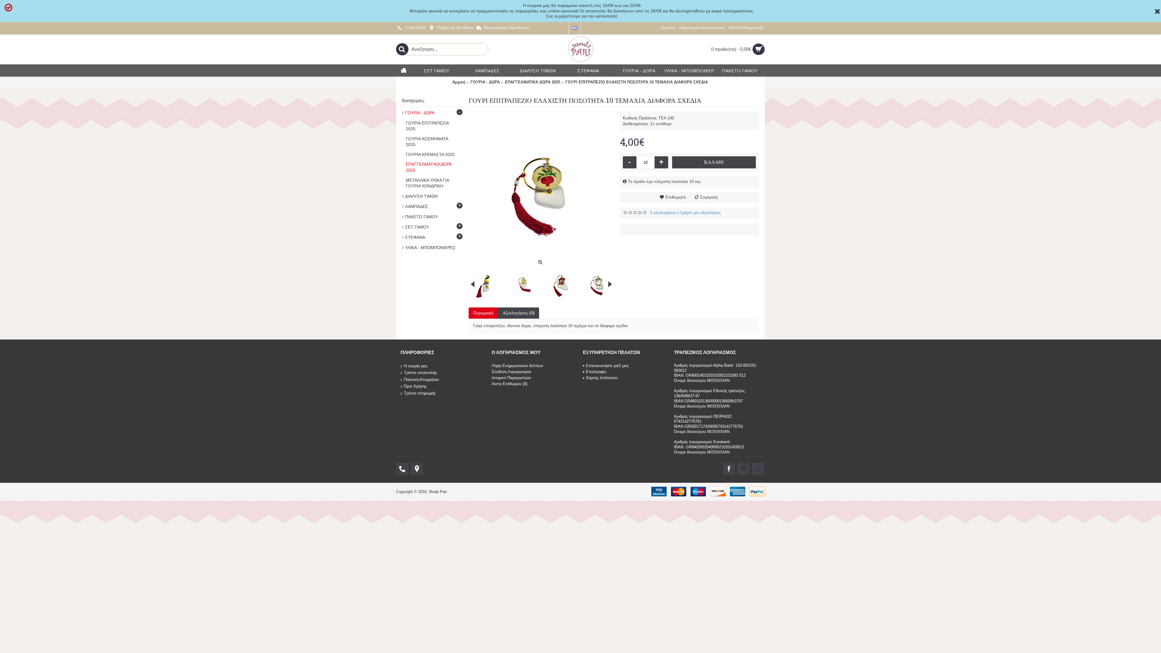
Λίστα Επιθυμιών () (509, 384)
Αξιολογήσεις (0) (518, 313)
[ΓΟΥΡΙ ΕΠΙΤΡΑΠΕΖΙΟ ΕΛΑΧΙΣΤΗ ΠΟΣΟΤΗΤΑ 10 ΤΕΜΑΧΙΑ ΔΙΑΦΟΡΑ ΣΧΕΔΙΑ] (541, 184)
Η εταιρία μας (416, 365)
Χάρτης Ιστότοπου (602, 377)
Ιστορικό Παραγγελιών (511, 377)
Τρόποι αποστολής (420, 372)
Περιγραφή (483, 313)
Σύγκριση (709, 197)
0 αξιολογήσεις (663, 212)
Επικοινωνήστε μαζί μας (607, 365)
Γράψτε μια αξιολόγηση (700, 212)
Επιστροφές (596, 371)
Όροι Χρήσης (415, 386)
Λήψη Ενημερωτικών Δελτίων (517, 365)
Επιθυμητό (675, 197)
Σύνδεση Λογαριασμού (511, 371)
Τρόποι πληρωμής (420, 393)
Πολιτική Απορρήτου (421, 379)
